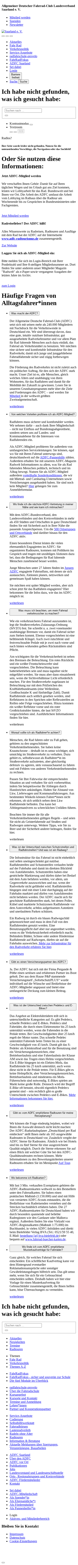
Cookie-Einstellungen (23, 1541)
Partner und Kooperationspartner (30, 1409)
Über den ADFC (20, 1458)
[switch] (31, 124)
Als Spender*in (19, 1497)
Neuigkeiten (17, 1342)
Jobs (12, 1469)
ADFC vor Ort (19, 1462)
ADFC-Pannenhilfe (52, 457)
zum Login (8, 285)
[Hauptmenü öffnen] (11, 36)
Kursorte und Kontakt (23, 1398)
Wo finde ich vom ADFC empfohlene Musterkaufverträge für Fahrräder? (43, 1248)
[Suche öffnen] (7, 36)
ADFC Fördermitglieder (25, 1480)
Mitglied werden (20, 17)
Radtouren (16, 1349)
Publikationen (18, 1465)
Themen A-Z (18, 1366)
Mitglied (15, 396)
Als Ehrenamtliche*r (23, 1501)
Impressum (16, 1534)
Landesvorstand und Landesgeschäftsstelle (36, 1472)
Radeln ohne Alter (21, 1433)
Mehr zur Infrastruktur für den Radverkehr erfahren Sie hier (40, 945)
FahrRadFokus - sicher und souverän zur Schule (40, 1377)
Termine (15, 1345)
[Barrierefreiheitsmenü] (3, 36)
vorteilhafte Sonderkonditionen (42, 475)
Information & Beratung (25, 1441)
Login (13, 70)
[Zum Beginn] (3, 1562)
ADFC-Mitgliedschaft (23, 1494)
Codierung (16, 1419)
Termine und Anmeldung (25, 1401)
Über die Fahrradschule (24, 1391)
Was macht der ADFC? (24, 313)
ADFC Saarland (20, 63)
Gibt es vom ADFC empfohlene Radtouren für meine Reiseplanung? (43, 1114)
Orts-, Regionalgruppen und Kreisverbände (37, 1476)
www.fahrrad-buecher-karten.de (45, 1239)
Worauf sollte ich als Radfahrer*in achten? (35, 732)
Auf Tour (64, 1163)
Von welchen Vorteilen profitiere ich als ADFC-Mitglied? (43, 414)
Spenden (15, 21)
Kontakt (15, 1483)
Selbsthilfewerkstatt (22, 1423)
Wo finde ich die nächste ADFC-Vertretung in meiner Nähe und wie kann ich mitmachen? (43, 506)
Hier (31, 486)
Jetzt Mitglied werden (15, 215)
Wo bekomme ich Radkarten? (28, 1177)
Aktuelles (16, 41)
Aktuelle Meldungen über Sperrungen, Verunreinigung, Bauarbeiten (34, 1446)
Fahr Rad (15, 45)
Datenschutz (17, 1537)
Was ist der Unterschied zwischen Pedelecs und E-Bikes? (43, 1007)
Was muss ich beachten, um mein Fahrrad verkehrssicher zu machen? (43, 612)
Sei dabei (15, 67)
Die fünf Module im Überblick (29, 1380)
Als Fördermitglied (21, 1504)
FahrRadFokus (19, 59)
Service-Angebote (21, 52)
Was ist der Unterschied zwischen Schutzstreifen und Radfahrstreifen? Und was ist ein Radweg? (43, 848)
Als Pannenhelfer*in (22, 1508)
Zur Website (9, 245)
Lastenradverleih (20, 1430)
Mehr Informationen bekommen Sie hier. (43, 1096)
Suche (14, 81)
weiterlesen (17, 406)
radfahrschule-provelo (23, 56)
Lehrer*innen (18, 1405)
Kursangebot (18, 1394)
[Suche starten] (6, 115)
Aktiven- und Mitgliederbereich (29, 1518)
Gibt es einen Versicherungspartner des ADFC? (38, 961)
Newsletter (16, 24)
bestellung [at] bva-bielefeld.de (39, 1235)
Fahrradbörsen (19, 1426)
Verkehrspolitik (19, 49)
